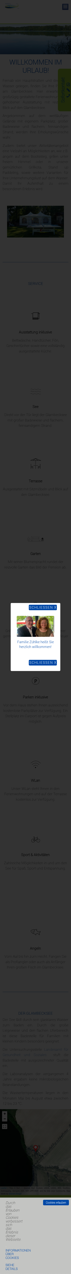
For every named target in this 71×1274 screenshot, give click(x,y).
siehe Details (12, 1267)
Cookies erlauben (56, 1202)
